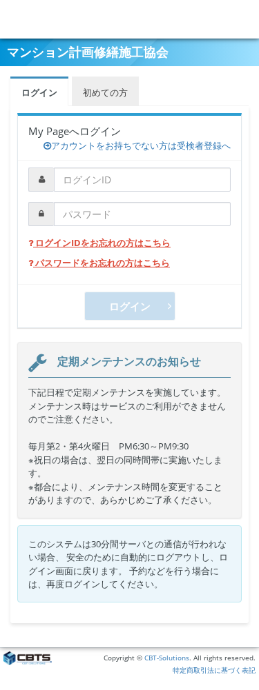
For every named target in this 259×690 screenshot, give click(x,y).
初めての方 (105, 92)
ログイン (39, 92)
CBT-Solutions (166, 657)
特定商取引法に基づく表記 (214, 670)
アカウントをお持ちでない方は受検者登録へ (141, 145)
